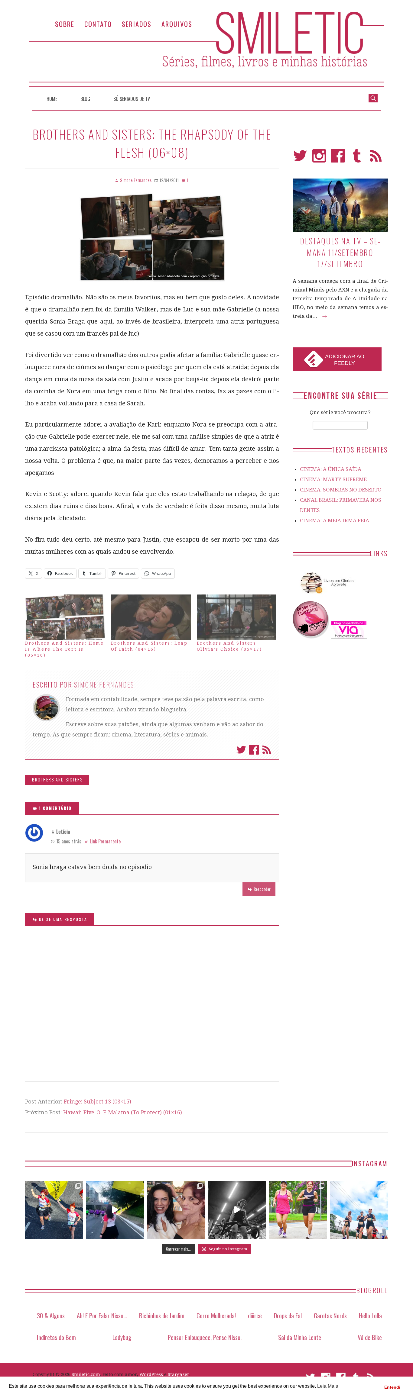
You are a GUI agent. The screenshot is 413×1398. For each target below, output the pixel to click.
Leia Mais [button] (327, 1386)
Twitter (241, 750)
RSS (375, 158)
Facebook (254, 750)
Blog (85, 98)
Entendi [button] (392, 1387)
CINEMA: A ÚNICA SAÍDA (330, 469)
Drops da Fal (288, 1315)
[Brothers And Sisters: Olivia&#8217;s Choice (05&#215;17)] (237, 617)
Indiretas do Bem (56, 1337)
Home (52, 98)
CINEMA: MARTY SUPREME (333, 479)
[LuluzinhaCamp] (311, 637)
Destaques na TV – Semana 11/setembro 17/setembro (340, 252)
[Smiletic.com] (206, 49)
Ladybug (121, 1337)
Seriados (136, 24)
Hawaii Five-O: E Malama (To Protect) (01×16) (122, 1112)
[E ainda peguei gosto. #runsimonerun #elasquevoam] (237, 1210)
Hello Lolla (370, 1315)
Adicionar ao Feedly (344, 359)
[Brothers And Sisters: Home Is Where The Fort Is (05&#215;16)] (65, 617)
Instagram (319, 158)
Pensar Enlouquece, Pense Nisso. (205, 1337)
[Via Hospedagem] (349, 637)
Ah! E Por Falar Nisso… (102, 1315)
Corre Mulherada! (216, 1315)
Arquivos (176, 24)
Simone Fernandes (104, 684)
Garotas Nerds (330, 1315)
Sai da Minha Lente (299, 1337)
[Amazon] (326, 596)
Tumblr (357, 158)
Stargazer (178, 1374)
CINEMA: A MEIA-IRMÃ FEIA (334, 520)
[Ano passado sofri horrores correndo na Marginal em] (359, 1210)
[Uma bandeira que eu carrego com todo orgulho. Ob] (115, 1210)
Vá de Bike (370, 1337)
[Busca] (373, 97)
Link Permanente (105, 841)
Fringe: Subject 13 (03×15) (97, 1101)
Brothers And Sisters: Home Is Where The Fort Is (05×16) (64, 649)
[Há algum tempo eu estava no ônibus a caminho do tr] (54, 1210)
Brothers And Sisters (57, 779)
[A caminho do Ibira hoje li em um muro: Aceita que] (298, 1210)
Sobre (64, 24)
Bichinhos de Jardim (161, 1315)
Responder (262, 889)
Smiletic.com (86, 1374)
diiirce (255, 1315)
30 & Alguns (51, 1315)
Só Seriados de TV (131, 98)
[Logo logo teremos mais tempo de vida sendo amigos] (176, 1210)
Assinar (267, 750)
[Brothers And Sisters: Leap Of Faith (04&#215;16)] (151, 617)
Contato (98, 24)
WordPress (151, 1374)
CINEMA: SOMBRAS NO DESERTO (341, 490)
